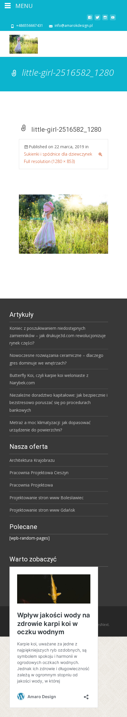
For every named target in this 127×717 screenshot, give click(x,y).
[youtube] (113, 19)
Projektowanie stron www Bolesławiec (46, 497)
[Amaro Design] (19, 43)
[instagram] (105, 19)
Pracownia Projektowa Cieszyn (39, 472)
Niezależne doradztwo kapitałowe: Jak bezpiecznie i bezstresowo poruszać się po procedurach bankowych (58, 402)
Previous (32, 218)
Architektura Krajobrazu (32, 460)
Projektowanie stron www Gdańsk (42, 510)
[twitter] (97, 19)
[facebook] (90, 19)
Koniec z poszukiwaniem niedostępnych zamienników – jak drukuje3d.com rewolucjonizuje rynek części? (57, 335)
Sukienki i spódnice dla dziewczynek (58, 154)
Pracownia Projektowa (31, 485)
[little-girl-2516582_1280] (63, 223)
